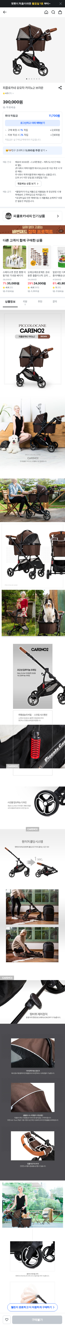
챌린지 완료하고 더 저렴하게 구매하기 (31, 1307)
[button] (31, 3)
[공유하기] (60, 88)
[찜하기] (23, 266)
